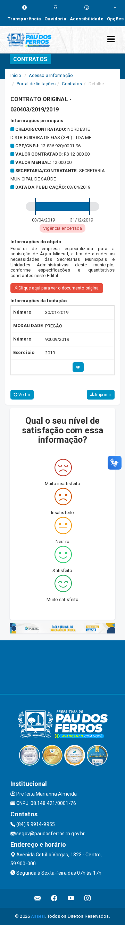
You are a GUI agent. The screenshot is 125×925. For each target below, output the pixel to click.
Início (16, 75)
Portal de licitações (36, 83)
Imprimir (102, 394)
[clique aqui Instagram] (88, 898)
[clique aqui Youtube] (71, 898)
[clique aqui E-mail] (38, 898)
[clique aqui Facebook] (54, 898)
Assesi (38, 916)
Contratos (72, 83)
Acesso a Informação (51, 75)
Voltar (23, 394)
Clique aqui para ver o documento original (58, 288)
